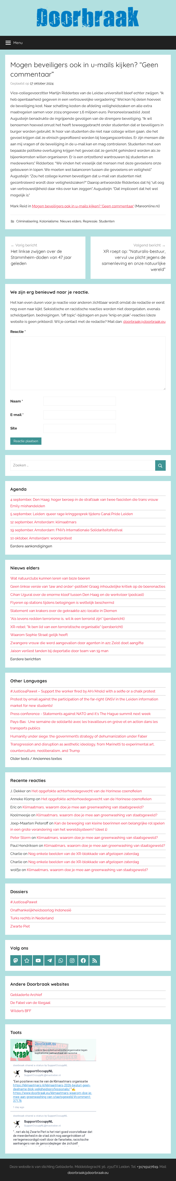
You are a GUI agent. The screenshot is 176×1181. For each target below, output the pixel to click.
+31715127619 (147, 1167)
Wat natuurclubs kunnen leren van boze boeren (50, 578)
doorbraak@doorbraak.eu (144, 321)
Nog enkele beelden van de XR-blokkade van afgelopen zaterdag (83, 854)
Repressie (90, 221)
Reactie (18, 331)
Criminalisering (27, 221)
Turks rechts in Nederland (32, 918)
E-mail (17, 415)
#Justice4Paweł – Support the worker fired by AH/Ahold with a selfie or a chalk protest (82, 691)
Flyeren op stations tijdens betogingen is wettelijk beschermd (62, 602)
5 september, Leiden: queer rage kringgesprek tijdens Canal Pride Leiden (71, 514)
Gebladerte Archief (26, 995)
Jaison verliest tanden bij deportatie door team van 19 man (59, 651)
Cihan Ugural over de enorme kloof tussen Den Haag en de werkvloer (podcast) (77, 594)
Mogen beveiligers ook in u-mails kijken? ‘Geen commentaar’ (83, 206)
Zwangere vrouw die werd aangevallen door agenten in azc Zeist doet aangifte (77, 643)
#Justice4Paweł (23, 902)
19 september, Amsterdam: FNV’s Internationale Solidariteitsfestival (66, 530)
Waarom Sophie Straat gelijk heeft (39, 635)
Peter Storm (20, 837)
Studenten (107, 221)
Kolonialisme (49, 221)
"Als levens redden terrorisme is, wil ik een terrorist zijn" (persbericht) (67, 618)
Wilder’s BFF (20, 1011)
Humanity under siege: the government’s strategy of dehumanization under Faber (78, 736)
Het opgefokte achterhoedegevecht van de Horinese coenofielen (87, 791)
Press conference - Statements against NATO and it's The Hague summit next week (80, 714)
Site (13, 428)
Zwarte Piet (20, 926)
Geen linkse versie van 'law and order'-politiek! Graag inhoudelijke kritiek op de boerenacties (87, 586)
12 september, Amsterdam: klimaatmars (43, 522)
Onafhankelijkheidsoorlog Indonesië (40, 910)
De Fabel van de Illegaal (30, 1002)
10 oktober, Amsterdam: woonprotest (41, 538)
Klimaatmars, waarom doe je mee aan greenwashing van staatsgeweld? (83, 807)
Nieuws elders (70, 221)
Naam (16, 401)
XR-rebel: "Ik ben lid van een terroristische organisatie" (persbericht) (66, 627)
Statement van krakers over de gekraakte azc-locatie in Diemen (63, 611)
